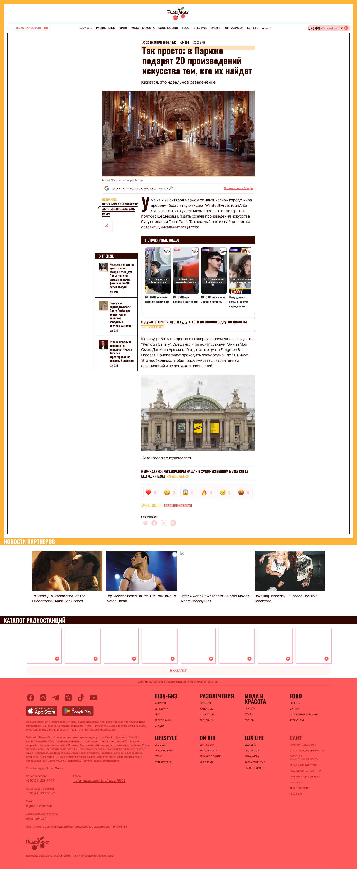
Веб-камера (252, 756)
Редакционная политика (305, 770)
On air (215, 28)
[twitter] (163, 523)
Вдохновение (168, 28)
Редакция (296, 794)
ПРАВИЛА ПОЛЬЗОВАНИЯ (304, 744)
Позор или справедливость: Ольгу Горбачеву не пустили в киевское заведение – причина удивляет (121, 314)
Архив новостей (300, 788)
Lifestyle (200, 28)
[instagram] (43, 697)
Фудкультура (298, 720)
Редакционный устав (303, 765)
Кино (123, 28)
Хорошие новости (178, 505)
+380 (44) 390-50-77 (40, 793)
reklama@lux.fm (37, 818)
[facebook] (154, 523)
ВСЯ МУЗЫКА (207, 744)
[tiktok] (81, 697)
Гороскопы (207, 714)
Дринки (294, 708)
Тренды (249, 720)
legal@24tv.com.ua (39, 806)
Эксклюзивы (163, 720)
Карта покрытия (255, 762)
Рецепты (295, 703)
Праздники (207, 720)
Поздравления (164, 750)
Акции (267, 28)
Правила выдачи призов (305, 776)
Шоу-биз (86, 28)
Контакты (296, 782)
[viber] (173, 523)
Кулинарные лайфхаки (304, 714)
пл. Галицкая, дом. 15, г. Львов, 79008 (99, 780)
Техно (158, 756)
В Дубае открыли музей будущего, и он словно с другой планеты (194, 322)
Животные (206, 708)
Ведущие (250, 744)
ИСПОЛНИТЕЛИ (208, 750)
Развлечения (106, 28)
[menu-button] (9, 28)
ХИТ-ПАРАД (206, 762)
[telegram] (144, 523)
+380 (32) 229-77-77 (40, 780)
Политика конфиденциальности (304, 758)
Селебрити (161, 708)
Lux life (252, 28)
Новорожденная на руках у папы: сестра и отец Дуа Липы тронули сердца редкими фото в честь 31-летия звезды (122, 275)
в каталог (178, 670)
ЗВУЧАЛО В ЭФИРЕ (210, 756)
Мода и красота (143, 28)
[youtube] (93, 697)
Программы (252, 750)
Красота (250, 708)
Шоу (157, 714)
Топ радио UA (233, 28)
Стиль (249, 714)
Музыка (159, 726)
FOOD (186, 28)
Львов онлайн (254, 767)
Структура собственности (307, 750)
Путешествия (163, 762)
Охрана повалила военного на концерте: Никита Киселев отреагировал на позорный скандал (122, 351)
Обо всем (160, 744)
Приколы (205, 703)
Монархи (160, 703)
